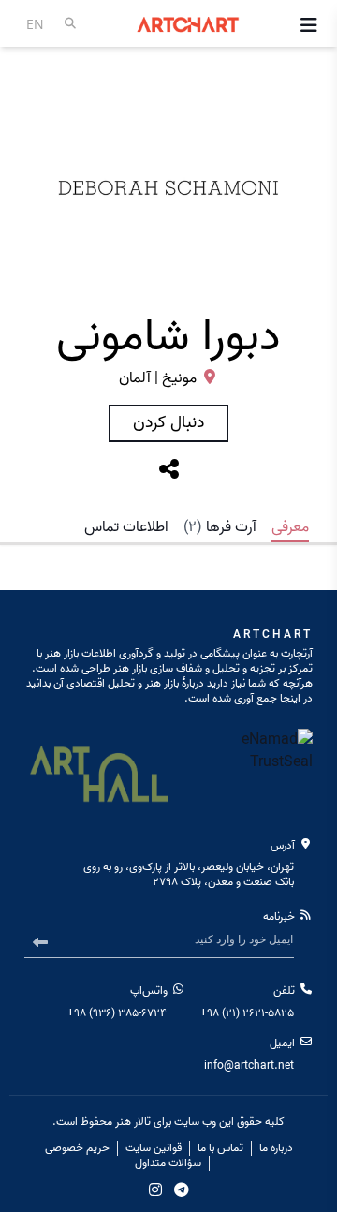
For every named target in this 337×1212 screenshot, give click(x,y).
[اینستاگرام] (155, 1189)
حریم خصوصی (77, 1148)
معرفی (290, 527)
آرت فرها (219, 527)
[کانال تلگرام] (181, 1189)
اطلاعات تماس (126, 527)
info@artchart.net (249, 1065)
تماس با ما (220, 1148)
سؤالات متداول (168, 1163)
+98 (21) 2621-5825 (247, 1013)
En (35, 24)
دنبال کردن (168, 422)
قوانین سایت (153, 1148)
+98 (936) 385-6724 (117, 1013)
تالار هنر (133, 1122)
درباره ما (276, 1148)
